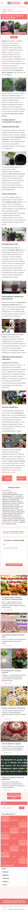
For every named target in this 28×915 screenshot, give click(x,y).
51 (25, 790)
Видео (4, 868)
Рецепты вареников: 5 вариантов (13, 708)
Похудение (5, 878)
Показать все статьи (15, 794)
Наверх (14, 798)
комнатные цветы (8, 43)
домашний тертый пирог (10, 522)
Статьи (9, 10)
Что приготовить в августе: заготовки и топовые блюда (12, 598)
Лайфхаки (5, 875)
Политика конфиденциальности (16, 909)
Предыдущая (8, 478)
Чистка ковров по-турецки (11, 744)
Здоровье (5, 872)
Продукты (5, 881)
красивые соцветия (13, 52)
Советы (14, 37)
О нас (4, 909)
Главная (4, 10)
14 (25, 752)
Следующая (20, 478)
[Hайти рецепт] (26, 3)
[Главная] (14, 3)
